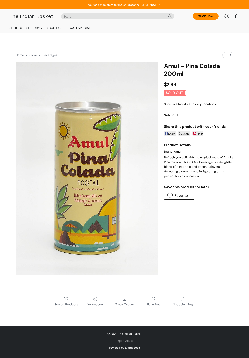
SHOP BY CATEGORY (25, 28)
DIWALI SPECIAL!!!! (80, 28)
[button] (31, 16)
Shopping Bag (183, 304)
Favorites (153, 304)
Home (20, 55)
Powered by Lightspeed (124, 347)
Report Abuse (124, 341)
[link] (151, 5)
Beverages (49, 55)
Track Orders (124, 304)
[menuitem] (225, 55)
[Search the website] (170, 16)
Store (33, 55)
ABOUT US (54, 28)
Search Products (66, 304)
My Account (95, 304)
